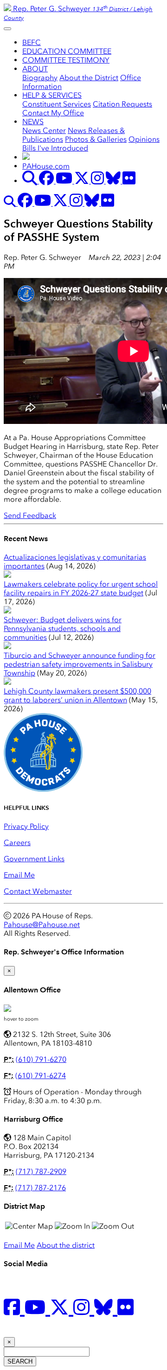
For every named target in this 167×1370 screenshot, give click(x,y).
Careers (17, 842)
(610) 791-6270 (41, 1059)
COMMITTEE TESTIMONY (65, 60)
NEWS (33, 121)
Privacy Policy (26, 826)
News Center (44, 130)
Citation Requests (122, 104)
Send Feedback (30, 515)
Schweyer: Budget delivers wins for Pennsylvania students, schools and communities (63, 628)
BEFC (31, 42)
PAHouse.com (46, 166)
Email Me (19, 875)
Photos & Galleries (96, 139)
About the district (66, 1245)
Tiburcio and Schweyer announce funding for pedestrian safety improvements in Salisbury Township (79, 664)
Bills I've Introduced (55, 148)
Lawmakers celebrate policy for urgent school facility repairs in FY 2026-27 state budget (81, 588)
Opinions (144, 139)
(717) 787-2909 (41, 1171)
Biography (40, 77)
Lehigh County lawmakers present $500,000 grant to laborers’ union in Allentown (77, 695)
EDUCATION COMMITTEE (66, 51)
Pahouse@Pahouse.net (42, 924)
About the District (88, 77)
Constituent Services (56, 104)
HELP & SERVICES (52, 95)
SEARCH (19, 1361)
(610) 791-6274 (40, 1075)
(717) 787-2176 (40, 1187)
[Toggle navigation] (7, 28)
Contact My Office (53, 112)
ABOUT (35, 68)
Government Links (34, 858)
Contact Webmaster (38, 891)
